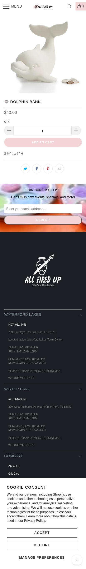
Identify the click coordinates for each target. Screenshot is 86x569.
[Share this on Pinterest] (48, 168)
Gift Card (13, 473)
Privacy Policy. (35, 520)
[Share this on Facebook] (36, 168)
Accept (42, 533)
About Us (14, 466)
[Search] (71, 6)
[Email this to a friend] (59, 168)
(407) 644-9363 (17, 399)
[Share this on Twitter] (25, 168)
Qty (7, 121)
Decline (42, 545)
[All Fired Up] (43, 6)
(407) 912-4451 (17, 324)
